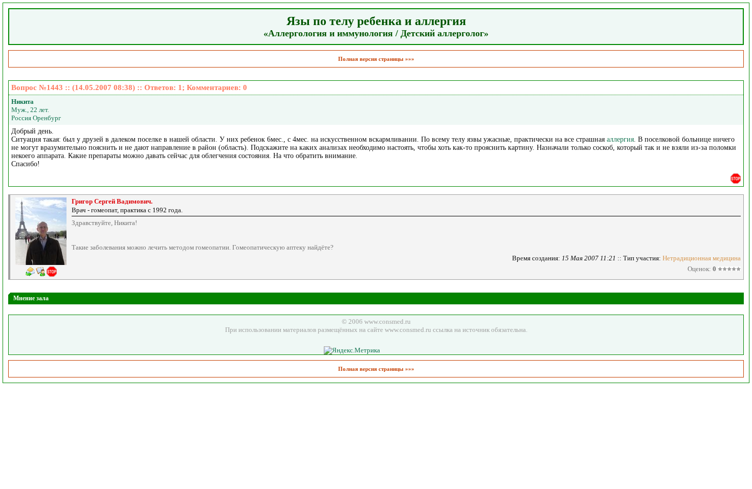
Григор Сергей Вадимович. (112, 201)
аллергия (620, 139)
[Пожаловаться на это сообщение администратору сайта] (736, 178)
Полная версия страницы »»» (376, 59)
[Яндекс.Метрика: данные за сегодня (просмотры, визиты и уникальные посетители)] (352, 350)
